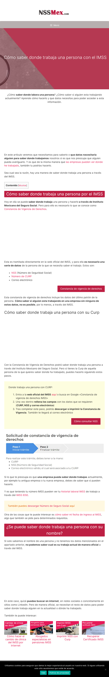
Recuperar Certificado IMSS (93, 638)
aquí (54, 394)
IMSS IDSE (22, 495)
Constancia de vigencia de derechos (81, 288)
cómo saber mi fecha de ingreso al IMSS (78, 514)
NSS (13, 272)
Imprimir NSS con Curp (67, 638)
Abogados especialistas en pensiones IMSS (41, 639)
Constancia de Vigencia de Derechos (25, 209)
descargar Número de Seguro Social (48, 505)
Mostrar (22, 185)
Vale (43, 673)
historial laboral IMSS (73, 491)
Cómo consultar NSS (86, 421)
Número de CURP (21, 276)
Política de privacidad (59, 673)
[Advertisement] (54, 129)
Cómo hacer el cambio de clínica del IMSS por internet (15, 641)
